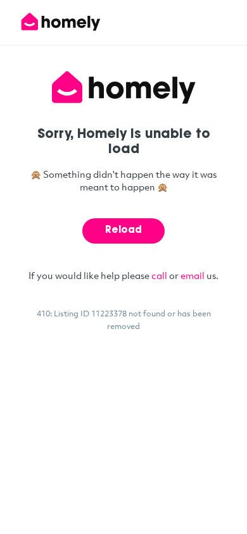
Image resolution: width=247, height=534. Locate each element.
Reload (123, 230)
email (192, 275)
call (159, 275)
